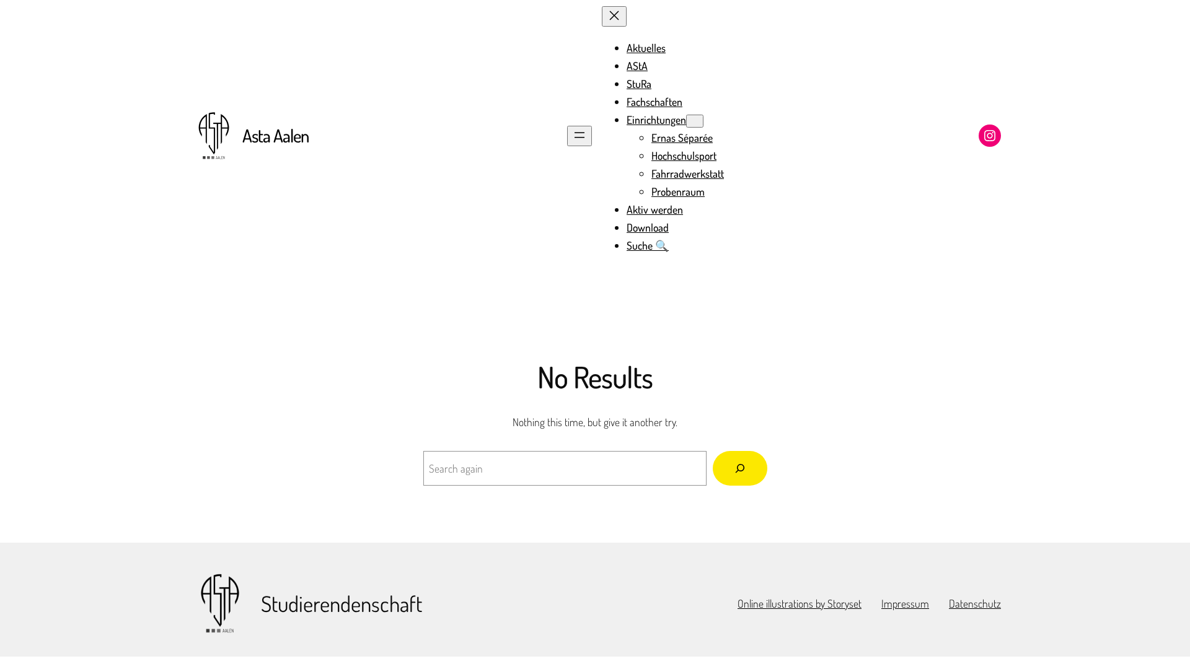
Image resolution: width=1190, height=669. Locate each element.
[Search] (740, 468)
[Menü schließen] (614, 16)
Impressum (905, 603)
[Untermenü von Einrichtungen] (694, 121)
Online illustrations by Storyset (800, 603)
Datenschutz (975, 603)
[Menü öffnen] (579, 136)
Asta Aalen (275, 135)
